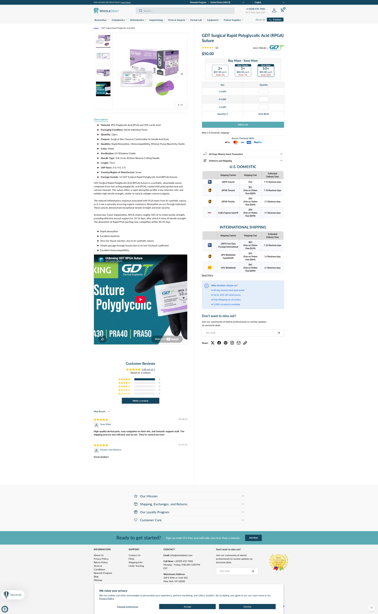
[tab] (101, 120)
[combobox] (185, 11)
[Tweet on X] (212, 343)
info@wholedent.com (177, 555)
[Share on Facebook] (219, 343)
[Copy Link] (245, 343)
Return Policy (101, 562)
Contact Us (134, 555)
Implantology (156, 19)
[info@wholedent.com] (238, 343)
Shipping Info (135, 562)
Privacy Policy (101, 558)
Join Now (253, 537)
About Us (260, 19)
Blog (96, 576)
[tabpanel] (141, 237)
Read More (207, 275)
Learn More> (126, 2)
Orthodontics (137, 19)
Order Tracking (136, 565)
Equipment (212, 19)
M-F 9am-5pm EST (255, 12)
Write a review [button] (140, 400)
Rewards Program (198, 2)
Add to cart (243, 124)
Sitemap (98, 580)
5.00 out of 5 (148, 369)
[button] (124, 379)
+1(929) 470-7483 (178, 561)
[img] (101, 419)
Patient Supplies (232, 19)
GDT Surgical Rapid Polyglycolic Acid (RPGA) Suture (119, 28)
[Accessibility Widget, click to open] (4, 609)
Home (96, 28)
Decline (247, 606)
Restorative (100, 19)
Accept (187, 606)
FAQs (131, 558)
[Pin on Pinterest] (225, 343)
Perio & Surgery (176, 19)
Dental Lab (196, 19)
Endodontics (118, 19)
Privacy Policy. (106, 598)
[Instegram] (232, 343)
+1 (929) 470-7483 (255, 8)
